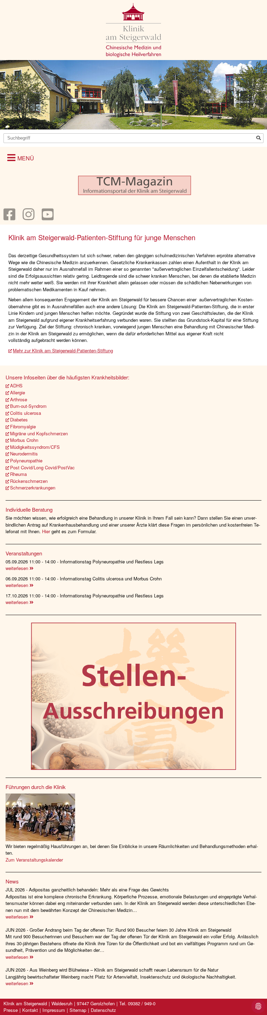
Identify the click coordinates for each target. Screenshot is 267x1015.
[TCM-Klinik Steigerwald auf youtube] (48, 217)
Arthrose (18, 399)
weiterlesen (18, 568)
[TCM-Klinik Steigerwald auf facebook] (9, 217)
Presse (10, 1010)
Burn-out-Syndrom (28, 406)
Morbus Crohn (24, 440)
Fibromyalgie (23, 426)
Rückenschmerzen (29, 481)
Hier (46, 531)
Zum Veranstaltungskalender (34, 859)
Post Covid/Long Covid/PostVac (42, 467)
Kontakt (30, 1010)
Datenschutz (103, 1010)
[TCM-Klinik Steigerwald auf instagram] (28, 217)
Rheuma (18, 474)
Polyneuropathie (26, 460)
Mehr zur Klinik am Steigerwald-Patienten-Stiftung (63, 350)
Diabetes (19, 419)
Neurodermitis (24, 453)
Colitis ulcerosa (25, 413)
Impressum (53, 1010)
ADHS (16, 385)
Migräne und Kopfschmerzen (39, 433)
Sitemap (78, 1010)
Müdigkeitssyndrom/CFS (35, 447)
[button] (20, 157)
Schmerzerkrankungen (32, 487)
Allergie (17, 392)
